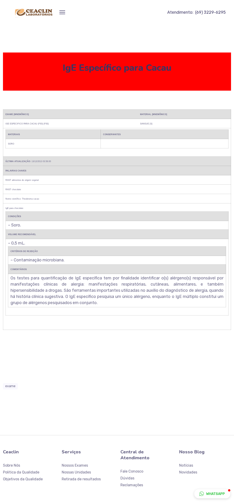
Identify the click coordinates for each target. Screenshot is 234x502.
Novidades (188, 472)
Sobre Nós (11, 465)
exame (10, 386)
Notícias (186, 465)
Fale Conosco (131, 471)
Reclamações (131, 485)
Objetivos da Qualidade (23, 479)
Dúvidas (127, 478)
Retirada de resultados (81, 479)
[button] (212, 493)
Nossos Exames (75, 465)
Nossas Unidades (76, 472)
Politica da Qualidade (21, 472)
